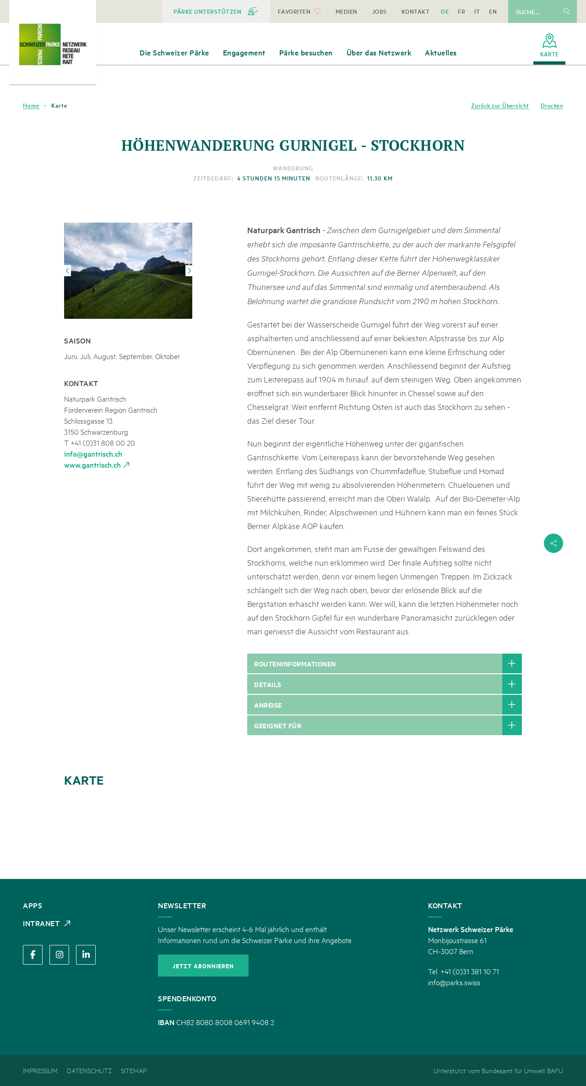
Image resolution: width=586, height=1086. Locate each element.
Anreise (268, 704)
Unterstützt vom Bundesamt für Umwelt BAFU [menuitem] (498, 1070)
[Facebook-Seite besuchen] (33, 955)
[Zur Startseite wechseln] (52, 44)
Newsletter (182, 905)
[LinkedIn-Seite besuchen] (86, 955)
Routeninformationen (295, 663)
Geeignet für (277, 725)
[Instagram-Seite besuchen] (59, 955)
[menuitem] (216, 11)
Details (268, 684)
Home (31, 105)
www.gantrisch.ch (92, 464)
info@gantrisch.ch (93, 453)
